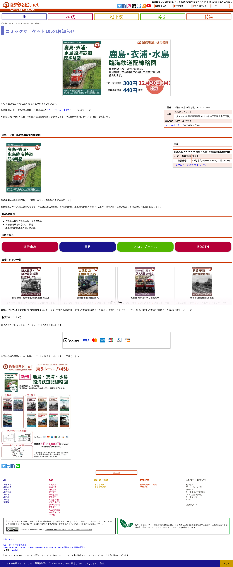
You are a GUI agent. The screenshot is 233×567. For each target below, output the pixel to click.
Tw (119, 6)
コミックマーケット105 (57, 110)
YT (148, 6)
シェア (13, 466)
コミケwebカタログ (174, 125)
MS (139, 6)
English (15, 550)
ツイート (3, 466)
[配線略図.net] (21, 5)
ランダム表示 (20, 545)
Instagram (22, 547)
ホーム (116, 472)
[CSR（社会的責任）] (126, 532)
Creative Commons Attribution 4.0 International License (68, 529)
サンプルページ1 (182, 165)
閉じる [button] (226, 563)
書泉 (87, 246)
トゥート (8, 466)
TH (134, 6)
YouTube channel (56, 547)
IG (129, 6)
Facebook (13, 547)
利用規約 (83, 524)
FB (124, 6)
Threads (30, 547)
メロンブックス (145, 246)
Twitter (5, 547)
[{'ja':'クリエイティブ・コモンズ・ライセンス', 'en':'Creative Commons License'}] (12, 531)
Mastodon (39, 547)
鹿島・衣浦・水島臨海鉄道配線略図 (21, 135)
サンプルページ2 (198, 165)
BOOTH (203, 246)
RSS (144, 6)
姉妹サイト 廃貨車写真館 (74, 547)
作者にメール (192, 505)
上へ (6, 545)
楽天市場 (29, 246)
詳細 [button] (102, 563)
